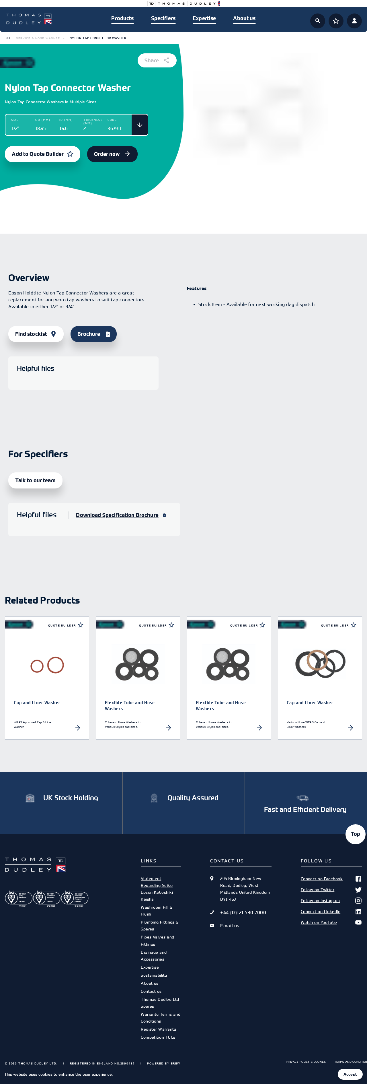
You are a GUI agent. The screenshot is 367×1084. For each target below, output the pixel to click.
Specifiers (163, 18)
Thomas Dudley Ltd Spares (160, 1002)
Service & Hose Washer (38, 38)
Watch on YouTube (319, 922)
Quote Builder (62, 625)
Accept (350, 1074)
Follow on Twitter (318, 889)
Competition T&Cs (158, 1037)
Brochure (88, 334)
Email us (229, 925)
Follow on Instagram (320, 900)
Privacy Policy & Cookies (306, 1062)
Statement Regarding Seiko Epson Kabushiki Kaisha (157, 889)
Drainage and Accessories (154, 955)
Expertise (204, 18)
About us (244, 18)
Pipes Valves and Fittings (157, 940)
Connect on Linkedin (321, 911)
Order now (107, 154)
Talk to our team (35, 480)
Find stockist (31, 334)
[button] (8, 38)
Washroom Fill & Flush (156, 910)
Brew (175, 1063)
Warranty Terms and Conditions (160, 1017)
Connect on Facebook (322, 878)
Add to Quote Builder (38, 154)
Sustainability (154, 975)
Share (152, 60)
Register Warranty (158, 1029)
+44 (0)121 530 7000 (243, 912)
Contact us (151, 991)
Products (122, 18)
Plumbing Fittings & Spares (160, 925)
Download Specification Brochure (117, 515)
